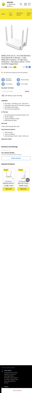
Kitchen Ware (29, 14)
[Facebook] (30, 67)
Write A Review (16, 158)
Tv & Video (10, 14)
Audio (3, 14)
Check (27, 91)
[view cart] (29, 4)
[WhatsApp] (27, 67)
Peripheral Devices (20, 14)
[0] (29, 4)
